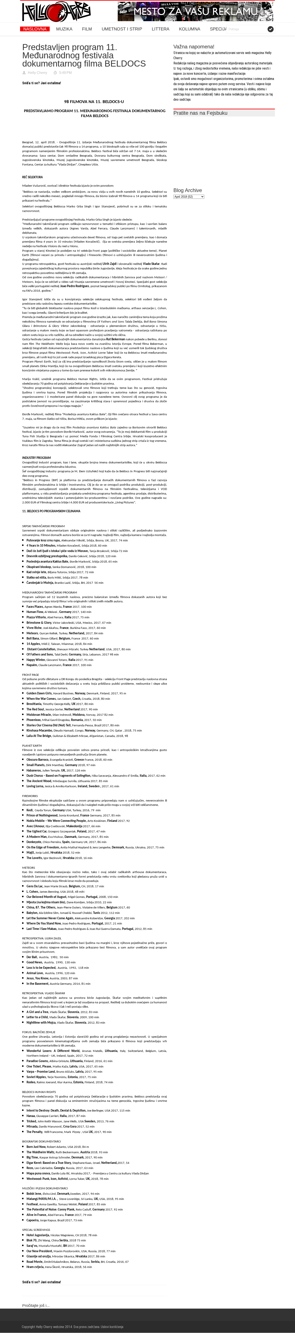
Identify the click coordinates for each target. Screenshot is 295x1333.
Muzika (64, 29)
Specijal (220, 29)
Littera (160, 29)
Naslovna (34, 29)
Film (87, 29)
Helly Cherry (37, 73)
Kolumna (189, 29)
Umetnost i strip (122, 29)
